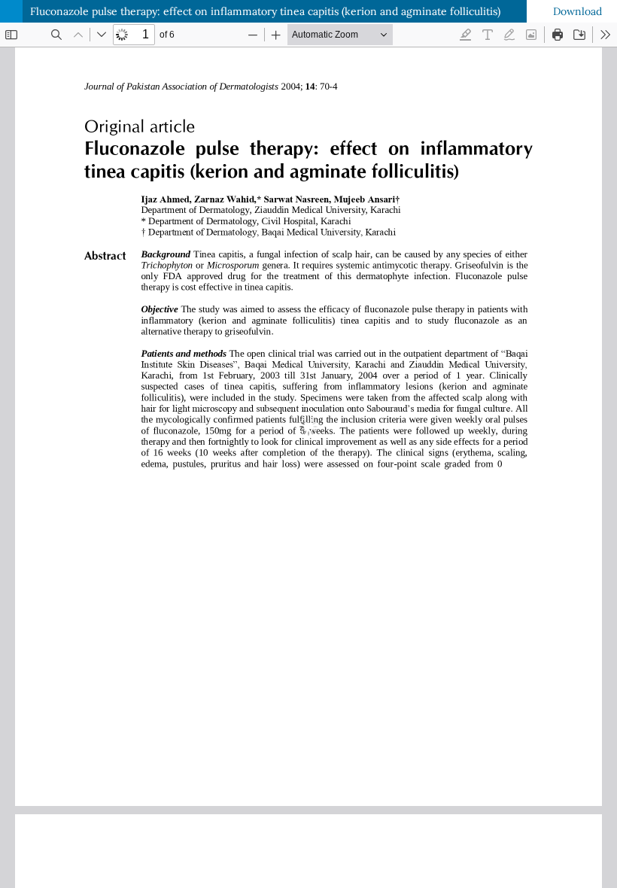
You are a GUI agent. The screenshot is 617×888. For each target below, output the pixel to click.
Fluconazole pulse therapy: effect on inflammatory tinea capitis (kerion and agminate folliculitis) (265, 11)
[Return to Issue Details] (11, 11)
